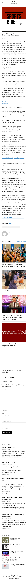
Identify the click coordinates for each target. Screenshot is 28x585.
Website (3, 418)
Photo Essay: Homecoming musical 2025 (13, 479)
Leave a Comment (6, 459)
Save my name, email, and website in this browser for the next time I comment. (14, 427)
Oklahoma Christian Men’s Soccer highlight (12, 371)
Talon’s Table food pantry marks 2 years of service (12, 515)
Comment (4, 389)
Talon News (14, 2)
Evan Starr (4, 226)
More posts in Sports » (21, 241)
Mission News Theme (9, 582)
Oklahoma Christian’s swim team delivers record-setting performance (13, 265)
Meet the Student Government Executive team (12, 498)
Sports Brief (16, 226)
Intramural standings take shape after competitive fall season (13, 345)
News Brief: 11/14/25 (8, 463)
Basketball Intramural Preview (11, 291)
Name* (3, 408)
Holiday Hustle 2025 (8, 447)
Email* (3, 413)
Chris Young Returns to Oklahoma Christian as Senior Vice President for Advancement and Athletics (13, 317)
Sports (10, 223)
